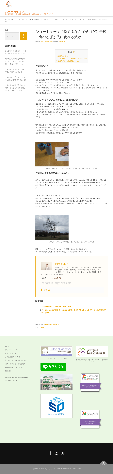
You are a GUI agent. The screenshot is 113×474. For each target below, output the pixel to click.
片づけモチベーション (51, 325)
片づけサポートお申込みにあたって (17, 360)
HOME (7, 346)
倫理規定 (8, 371)
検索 (6, 30)
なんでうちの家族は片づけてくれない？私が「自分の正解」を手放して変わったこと (15, 61)
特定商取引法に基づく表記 (14, 367)
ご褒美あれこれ (62, 56)
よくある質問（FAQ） (13, 357)
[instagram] (56, 453)
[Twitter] (49, 289)
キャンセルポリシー (12, 353)
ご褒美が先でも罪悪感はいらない (67, 61)
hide (73, 52)
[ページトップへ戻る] (104, 463)
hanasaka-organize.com (56, 283)
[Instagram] (45, 289)
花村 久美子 (63, 42)
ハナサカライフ (14, 11)
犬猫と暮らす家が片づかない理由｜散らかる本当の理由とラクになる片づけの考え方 (15, 87)
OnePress (60, 469)
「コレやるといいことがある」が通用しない (71, 58)
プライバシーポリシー (13, 350)
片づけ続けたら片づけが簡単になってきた (56, 306)
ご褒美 (41, 327)
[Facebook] (41, 289)
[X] (62, 453)
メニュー (106, 4)
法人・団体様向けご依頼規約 (15, 364)
